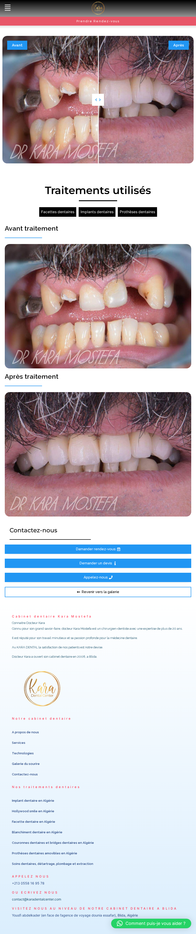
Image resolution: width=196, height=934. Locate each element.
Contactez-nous (25, 774)
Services (18, 743)
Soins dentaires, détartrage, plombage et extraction (52, 864)
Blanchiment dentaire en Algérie (37, 832)
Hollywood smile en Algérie (33, 811)
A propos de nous (25, 732)
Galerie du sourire (26, 764)
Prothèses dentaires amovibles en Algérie (44, 853)
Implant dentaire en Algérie (33, 800)
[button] (7, 8)
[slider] (98, 100)
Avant (17, 45)
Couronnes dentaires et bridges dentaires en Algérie (53, 843)
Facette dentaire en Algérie (33, 821)
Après (178, 45)
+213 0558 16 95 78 (28, 883)
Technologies (23, 753)
